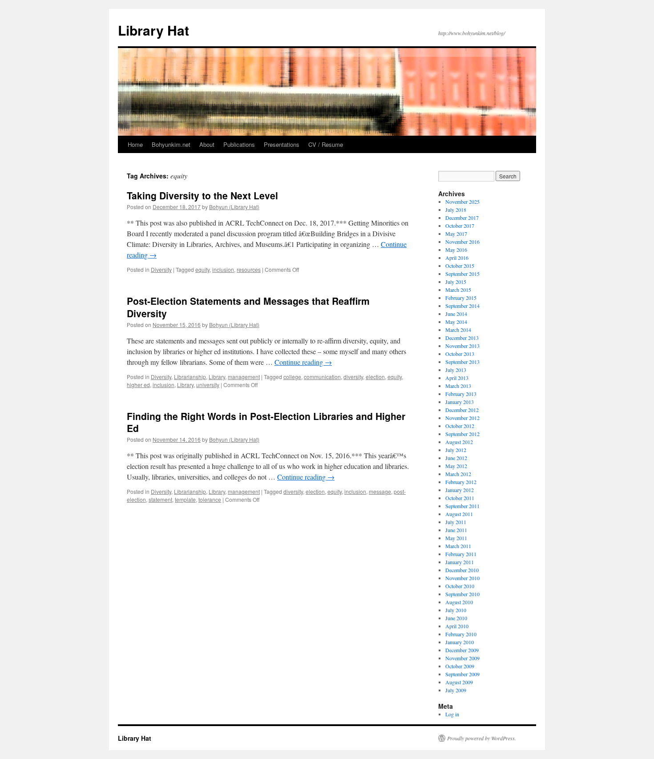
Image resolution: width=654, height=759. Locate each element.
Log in (452, 714)
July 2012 (455, 449)
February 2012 (460, 481)
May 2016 (456, 249)
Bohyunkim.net (171, 144)
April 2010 (456, 626)
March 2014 (458, 329)
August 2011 (459, 513)
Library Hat (153, 30)
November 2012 (462, 417)
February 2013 (460, 393)
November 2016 (462, 241)
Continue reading (303, 362)
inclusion (223, 269)
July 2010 (455, 610)
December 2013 (462, 337)
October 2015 (459, 265)
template (185, 499)
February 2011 (460, 553)
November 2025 (462, 201)
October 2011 (459, 497)
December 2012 (462, 409)
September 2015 (462, 273)
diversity (353, 376)
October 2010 (459, 585)
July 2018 (455, 209)
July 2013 (455, 369)
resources (249, 269)
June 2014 (456, 313)
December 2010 (462, 569)
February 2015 (460, 297)
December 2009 (462, 650)
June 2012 (456, 457)
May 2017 (456, 233)
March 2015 (458, 289)
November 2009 (462, 658)
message (380, 491)
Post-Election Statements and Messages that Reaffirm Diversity (248, 306)
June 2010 (456, 618)
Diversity (161, 269)
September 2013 (462, 361)
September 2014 (462, 305)
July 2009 (455, 690)
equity (202, 269)
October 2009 (459, 666)
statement (160, 499)
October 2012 (459, 425)
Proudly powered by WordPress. (481, 738)
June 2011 (456, 529)
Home (135, 144)
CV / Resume (325, 144)
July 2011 (455, 521)
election (375, 376)
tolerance (209, 499)
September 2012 (462, 433)
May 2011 (456, 537)
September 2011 (462, 505)
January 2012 (459, 489)
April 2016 (456, 257)
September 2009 (462, 674)
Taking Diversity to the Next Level (202, 195)
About (206, 144)
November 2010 (462, 577)
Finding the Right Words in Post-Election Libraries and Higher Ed (266, 422)
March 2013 (458, 385)
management (244, 376)
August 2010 (459, 602)
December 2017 (462, 217)
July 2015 (455, 281)
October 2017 (459, 225)
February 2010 (460, 634)
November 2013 (462, 345)
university (207, 384)
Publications (239, 144)
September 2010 (462, 594)
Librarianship (190, 376)
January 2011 (459, 561)
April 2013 (456, 377)
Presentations (281, 144)
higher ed (138, 384)
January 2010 (459, 642)
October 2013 (459, 353)
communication (322, 376)
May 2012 (456, 465)
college (292, 376)
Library (217, 376)
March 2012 (458, 473)
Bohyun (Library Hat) (234, 206)
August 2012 (459, 441)
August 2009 (459, 682)
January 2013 (459, 401)
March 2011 (458, 545)
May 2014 (456, 321)
